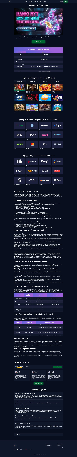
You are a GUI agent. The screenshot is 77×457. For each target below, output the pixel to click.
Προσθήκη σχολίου (58, 366)
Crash (44, 81)
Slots (56, 81)
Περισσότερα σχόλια (38, 383)
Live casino (31, 81)
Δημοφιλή (19, 81)
